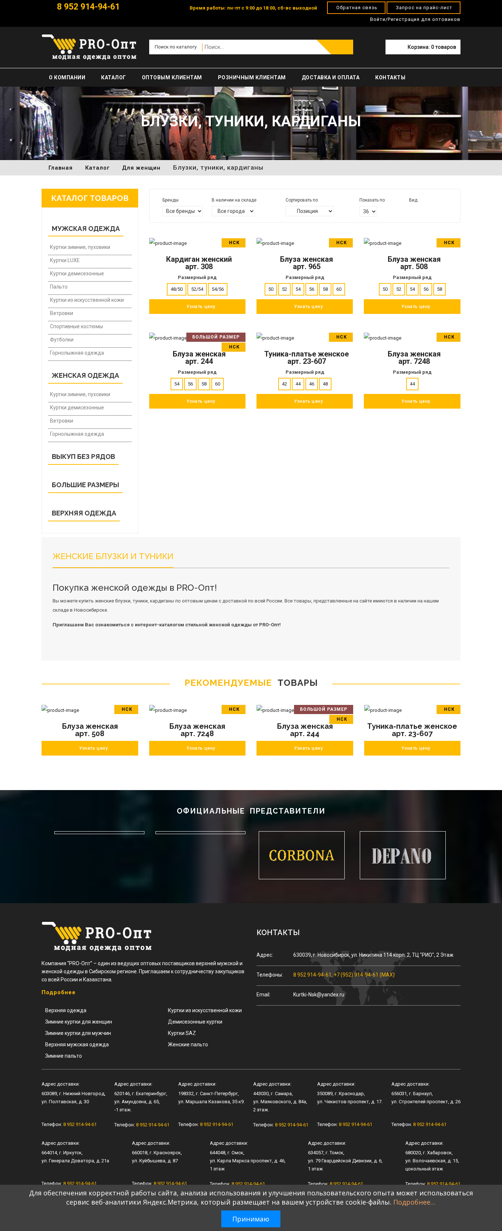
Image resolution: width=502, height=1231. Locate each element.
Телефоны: (270, 975)
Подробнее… (414, 1202)
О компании (67, 77)
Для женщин (141, 167)
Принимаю (250, 1218)
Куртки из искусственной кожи (87, 300)
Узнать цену (93, 748)
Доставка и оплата (331, 77)
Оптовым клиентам (172, 77)
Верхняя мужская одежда (77, 1044)
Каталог (113, 77)
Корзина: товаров (432, 47)
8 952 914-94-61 (87, 7)
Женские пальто (188, 1044)
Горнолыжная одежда (77, 353)
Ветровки (61, 313)
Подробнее (59, 992)
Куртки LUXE (65, 260)
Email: (263, 995)
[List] (421, 211)
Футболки (61, 340)
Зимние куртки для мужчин (78, 1033)
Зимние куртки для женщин (78, 1022)
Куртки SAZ (182, 1033)
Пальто (59, 287)
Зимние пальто (63, 1056)
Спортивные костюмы (76, 326)
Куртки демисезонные (77, 273)
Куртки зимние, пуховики (80, 247)
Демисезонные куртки (195, 1022)
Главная (61, 167)
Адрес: (265, 955)
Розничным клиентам (252, 77)
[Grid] (412, 211)
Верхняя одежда (65, 1010)
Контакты (390, 77)
